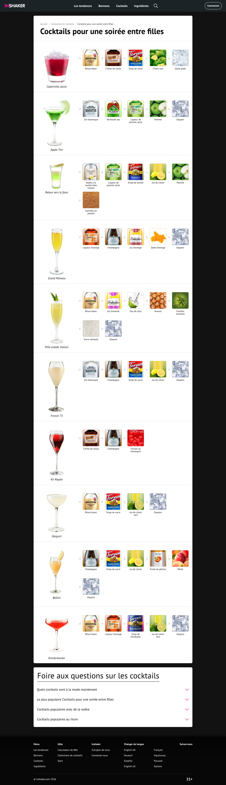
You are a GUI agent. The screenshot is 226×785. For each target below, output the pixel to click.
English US (130, 766)
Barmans (104, 6)
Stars (60, 761)
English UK (130, 750)
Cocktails (122, 6)
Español (128, 761)
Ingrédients (141, 6)
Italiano (158, 766)
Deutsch (128, 755)
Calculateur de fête (68, 750)
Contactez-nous (100, 755)
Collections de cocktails (62, 23)
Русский (158, 761)
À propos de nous (101, 750)
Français (158, 750)
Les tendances (83, 6)
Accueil (43, 23)
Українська (160, 755)
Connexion (213, 5)
